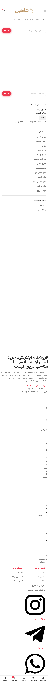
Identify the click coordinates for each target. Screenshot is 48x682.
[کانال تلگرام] (35, 645)
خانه (44, 19)
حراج (42, 205)
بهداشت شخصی (39, 159)
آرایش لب (42, 145)
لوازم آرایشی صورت (38, 181)
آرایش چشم (41, 136)
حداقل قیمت (41, 110)
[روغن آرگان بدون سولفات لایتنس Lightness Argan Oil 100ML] (35, 55)
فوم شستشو (41, 168)
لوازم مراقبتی (41, 186)
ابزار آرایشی (42, 150)
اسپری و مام (41, 154)
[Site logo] (24, 10)
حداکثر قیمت (41, 113)
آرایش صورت (41, 141)
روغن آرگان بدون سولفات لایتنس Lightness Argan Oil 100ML (35, 75)
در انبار (41, 209)
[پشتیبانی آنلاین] (35, 675)
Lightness (35, 79)
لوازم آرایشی (41, 177)
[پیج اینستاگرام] (35, 616)
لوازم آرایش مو (40, 172)
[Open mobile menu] (45, 10)
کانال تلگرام (40, 648)
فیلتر (42, 118)
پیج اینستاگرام (39, 619)
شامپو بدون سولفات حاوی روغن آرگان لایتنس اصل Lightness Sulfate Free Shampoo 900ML (12, 76)
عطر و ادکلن (41, 164)
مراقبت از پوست (40, 191)
